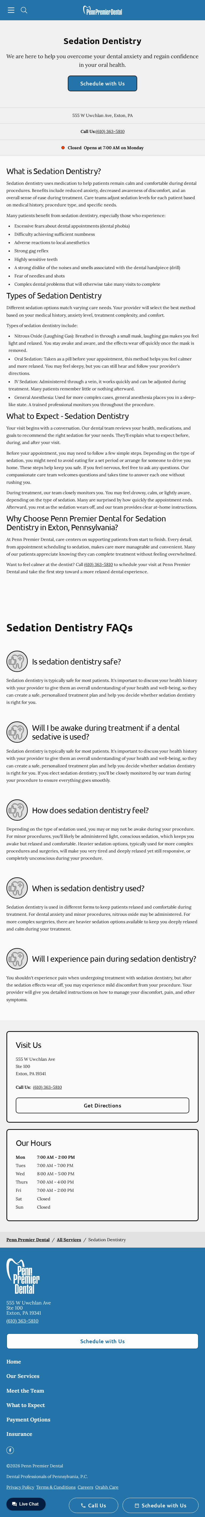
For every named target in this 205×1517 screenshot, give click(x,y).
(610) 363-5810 (110, 131)
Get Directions (102, 1105)
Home (13, 1361)
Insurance (19, 1433)
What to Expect (25, 1405)
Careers (85, 1487)
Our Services (23, 1376)
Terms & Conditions (56, 1487)
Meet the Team (25, 1390)
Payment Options (28, 1419)
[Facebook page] (10, 1450)
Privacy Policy (20, 1487)
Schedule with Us (102, 83)
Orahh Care (107, 1487)
